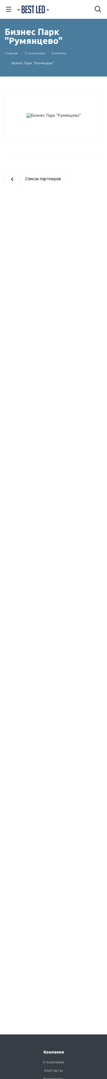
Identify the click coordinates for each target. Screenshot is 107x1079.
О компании (53, 1062)
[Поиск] (98, 10)
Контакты (53, 1070)
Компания (53, 1052)
